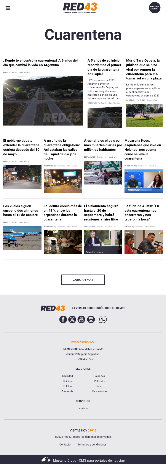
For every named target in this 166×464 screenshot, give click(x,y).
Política (67, 386)
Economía (67, 391)
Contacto (64, 444)
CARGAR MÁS (83, 279)
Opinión (67, 381)
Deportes (99, 375)
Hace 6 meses (24, 72)
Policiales (99, 381)
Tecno (99, 386)
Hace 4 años (152, 100)
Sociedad (67, 375)
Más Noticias (99, 391)
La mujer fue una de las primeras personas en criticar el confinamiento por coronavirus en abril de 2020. (143, 90)
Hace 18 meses (114, 103)
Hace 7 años (72, 227)
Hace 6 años (24, 161)
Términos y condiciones (92, 444)
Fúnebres (83, 408)
